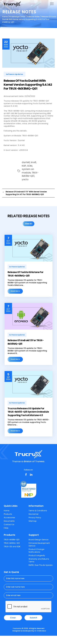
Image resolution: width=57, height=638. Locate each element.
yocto (25, 179)
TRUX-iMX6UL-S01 (12, 543)
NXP (24, 165)
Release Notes (33, 16)
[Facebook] (26, 474)
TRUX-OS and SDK (12, 546)
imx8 (33, 162)
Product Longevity (37, 555)
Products (8, 514)
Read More (15, 291)
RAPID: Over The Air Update (40, 565)
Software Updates (14, 74)
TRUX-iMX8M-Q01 (30, 174)
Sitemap (32, 521)
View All (28, 223)
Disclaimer (33, 514)
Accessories (9, 517)
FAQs (6, 528)
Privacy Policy (35, 517)
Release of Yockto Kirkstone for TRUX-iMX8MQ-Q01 (25, 274)
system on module (28, 171)
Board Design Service (38, 539)
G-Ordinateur (40, 631)
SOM (29, 165)
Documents (9, 521)
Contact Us (9, 524)
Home (5, 16)
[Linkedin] (31, 474)
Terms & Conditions (38, 510)
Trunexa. (40, 461)
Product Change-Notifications (37, 550)
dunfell (26, 162)
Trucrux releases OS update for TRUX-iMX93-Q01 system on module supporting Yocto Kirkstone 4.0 (28, 412)
